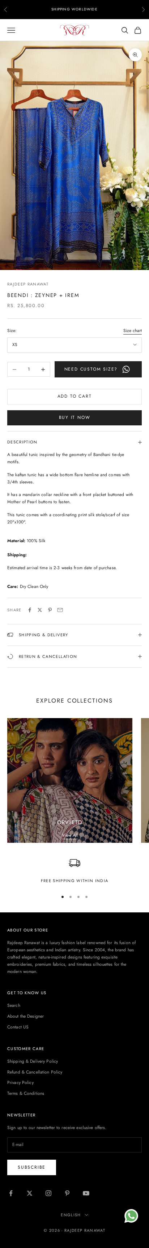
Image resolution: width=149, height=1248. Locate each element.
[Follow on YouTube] (86, 1193)
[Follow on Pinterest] (67, 1193)
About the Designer (25, 1016)
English (71, 1215)
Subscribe (32, 1167)
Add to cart (75, 396)
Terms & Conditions (25, 1093)
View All (70, 835)
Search (13, 1005)
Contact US (18, 1027)
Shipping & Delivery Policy (32, 1061)
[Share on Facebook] (30, 610)
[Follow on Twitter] (29, 1193)
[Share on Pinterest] (50, 610)
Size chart (132, 330)
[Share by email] (60, 610)
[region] (74, 870)
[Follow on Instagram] (48, 1193)
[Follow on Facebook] (10, 1193)
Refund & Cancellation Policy (34, 1072)
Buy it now (74, 417)
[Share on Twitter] (40, 610)
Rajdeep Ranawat (27, 284)
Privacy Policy (20, 1082)
